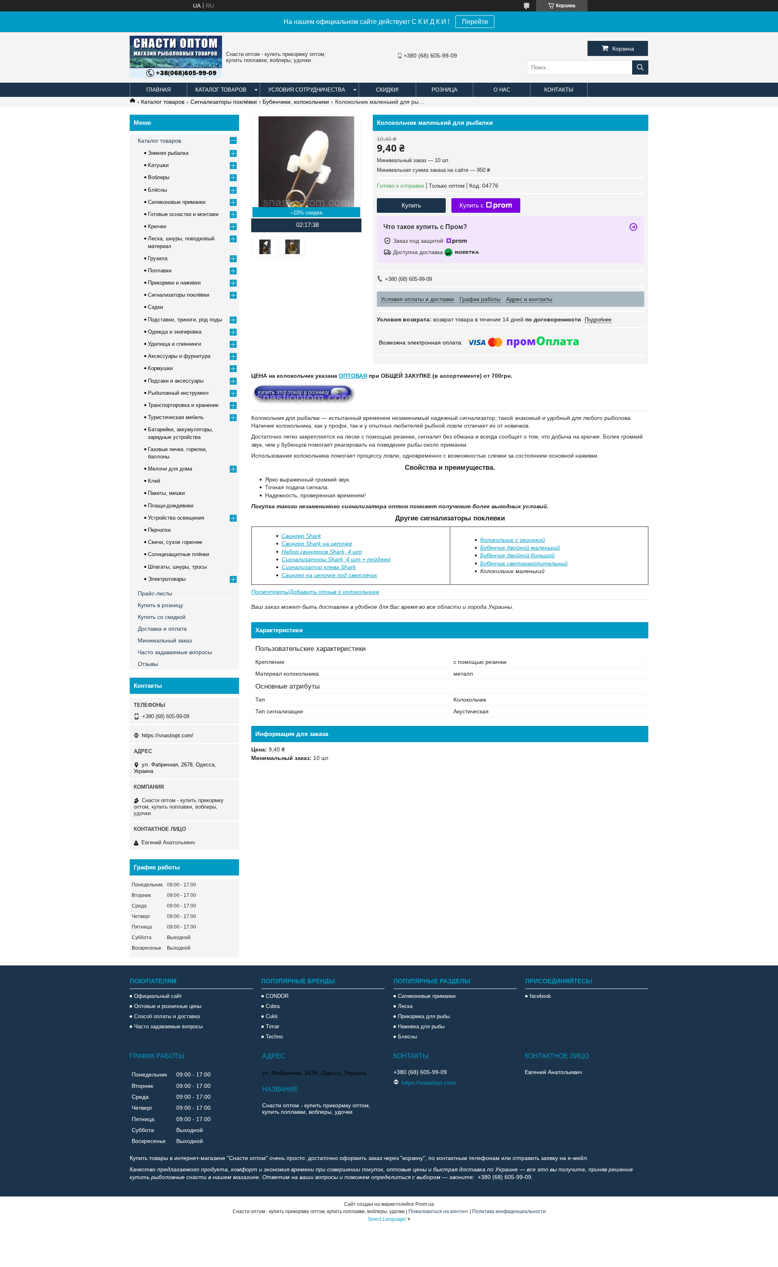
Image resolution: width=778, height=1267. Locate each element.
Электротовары (167, 579)
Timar (272, 1026)
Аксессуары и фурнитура (179, 356)
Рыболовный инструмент (178, 393)
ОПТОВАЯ (353, 375)
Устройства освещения (176, 518)
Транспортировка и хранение (183, 405)
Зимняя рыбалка (168, 153)
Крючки (157, 226)
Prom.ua (424, 1204)
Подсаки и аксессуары (175, 381)
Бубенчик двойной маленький (520, 547)
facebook (540, 996)
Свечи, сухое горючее (175, 542)
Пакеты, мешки (166, 493)
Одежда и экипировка (174, 332)
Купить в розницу (160, 605)
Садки (155, 307)
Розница (444, 90)
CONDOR (277, 996)
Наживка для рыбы (421, 1026)
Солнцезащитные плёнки (178, 554)
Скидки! (387, 90)
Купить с (472, 205)
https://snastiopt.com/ (167, 735)
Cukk (272, 1016)
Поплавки (159, 271)
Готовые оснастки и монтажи (183, 214)
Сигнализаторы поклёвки (223, 101)
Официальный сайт (158, 996)
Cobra (273, 1006)
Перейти (475, 21)
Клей (154, 481)
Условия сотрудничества (306, 90)
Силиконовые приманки (176, 202)
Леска (405, 1006)
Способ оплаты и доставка (167, 1016)
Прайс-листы (155, 593)
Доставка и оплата (162, 628)
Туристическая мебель (176, 417)
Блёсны (157, 190)
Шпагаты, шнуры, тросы (177, 567)
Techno (274, 1037)
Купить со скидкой (162, 617)
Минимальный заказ (165, 640)
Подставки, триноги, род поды (185, 320)
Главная (158, 90)
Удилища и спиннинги (174, 344)
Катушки (158, 165)
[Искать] (640, 67)
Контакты (558, 90)
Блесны (407, 1037)
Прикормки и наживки (174, 283)
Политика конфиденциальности (509, 1211)
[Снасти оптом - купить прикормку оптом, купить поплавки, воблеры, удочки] (176, 76)
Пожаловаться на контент (438, 1211)
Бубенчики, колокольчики (296, 101)
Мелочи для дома (170, 469)
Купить (411, 205)
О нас (502, 90)
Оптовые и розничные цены (167, 1006)
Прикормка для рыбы (424, 1016)
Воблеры (158, 177)
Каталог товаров (220, 90)
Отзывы (148, 664)
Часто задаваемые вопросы (175, 652)
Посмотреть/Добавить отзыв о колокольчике (315, 592)
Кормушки (160, 368)
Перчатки (159, 530)
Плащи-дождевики (170, 506)
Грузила (157, 258)
